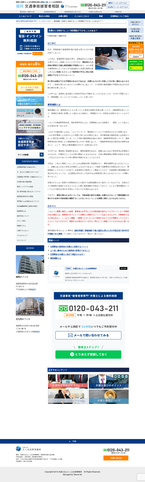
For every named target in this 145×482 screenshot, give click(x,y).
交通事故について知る (120, 16)
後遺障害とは (21, 211)
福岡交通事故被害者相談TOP (26, 21)
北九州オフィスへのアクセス (118, 7)
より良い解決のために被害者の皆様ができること (70, 250)
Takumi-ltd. (77, 474)
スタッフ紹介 (21, 221)
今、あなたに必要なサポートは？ (28, 172)
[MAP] (33, 289)
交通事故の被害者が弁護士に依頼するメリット (69, 246)
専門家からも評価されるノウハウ (28, 201)
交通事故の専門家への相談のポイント (29, 177)
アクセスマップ (22, 235)
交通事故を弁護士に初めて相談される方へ (67, 254)
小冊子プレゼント (23, 230)
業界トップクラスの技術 (25, 186)
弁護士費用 (63, 16)
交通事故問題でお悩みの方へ (26, 167)
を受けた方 (95, 12)
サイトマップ (21, 240)
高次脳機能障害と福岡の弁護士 (27, 206)
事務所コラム (21, 226)
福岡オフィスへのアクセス (117, 3)
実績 (101, 16)
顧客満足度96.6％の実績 (25, 196)
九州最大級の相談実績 (24, 182)
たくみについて (25, 16)
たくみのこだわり (82, 16)
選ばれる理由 (44, 16)
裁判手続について (23, 216)
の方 (27, 12)
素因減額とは (55, 258)
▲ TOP (72, 441)
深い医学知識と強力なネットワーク (29, 191)
